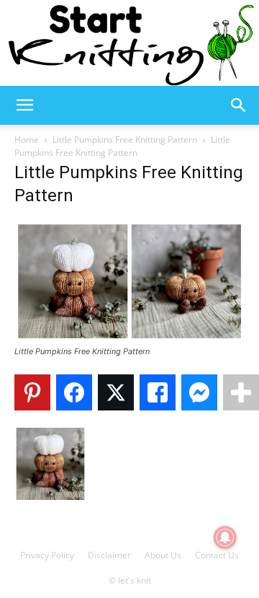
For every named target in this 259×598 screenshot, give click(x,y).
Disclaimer (109, 555)
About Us (163, 555)
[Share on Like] (158, 392)
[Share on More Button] (241, 392)
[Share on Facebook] (74, 392)
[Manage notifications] (225, 537)
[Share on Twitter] (116, 392)
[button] (24, 105)
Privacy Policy (47, 555)
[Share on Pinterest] (32, 392)
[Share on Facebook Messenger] (199, 392)
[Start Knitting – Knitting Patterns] (129, 43)
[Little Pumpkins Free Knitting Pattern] (129, 338)
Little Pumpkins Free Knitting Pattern (125, 139)
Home (26, 139)
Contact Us (217, 555)
